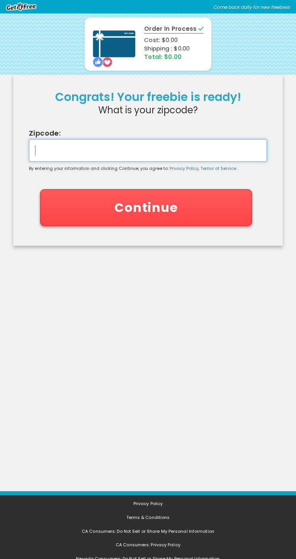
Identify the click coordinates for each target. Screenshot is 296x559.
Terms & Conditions (148, 517)
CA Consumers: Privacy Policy (148, 545)
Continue (146, 207)
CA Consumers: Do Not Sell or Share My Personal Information (148, 531)
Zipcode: (45, 133)
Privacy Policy (184, 168)
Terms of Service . (219, 168)
